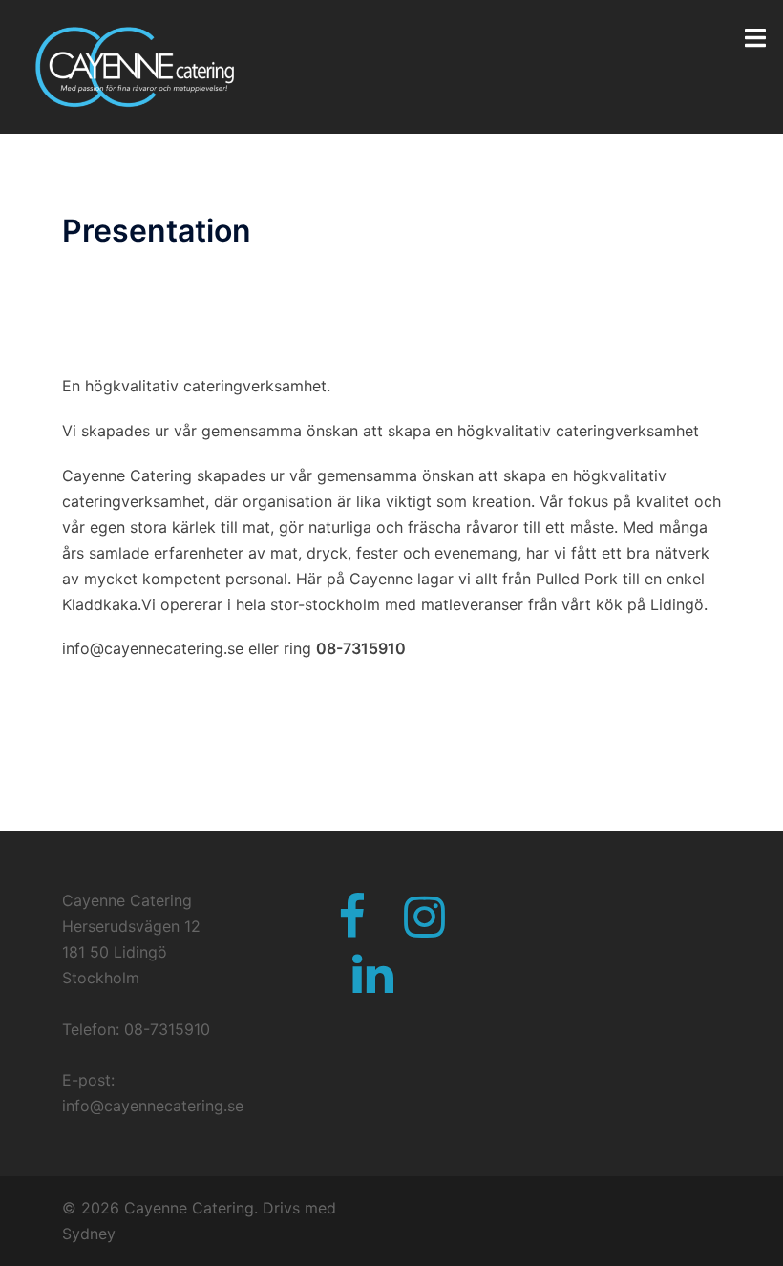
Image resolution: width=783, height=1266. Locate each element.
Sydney (89, 1233)
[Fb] (352, 928)
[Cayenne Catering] (131, 64)
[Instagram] (424, 928)
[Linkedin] (372, 985)
